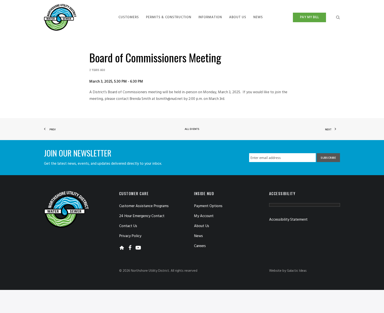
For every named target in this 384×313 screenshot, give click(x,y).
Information (210, 17)
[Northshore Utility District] (60, 17)
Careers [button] (200, 246)
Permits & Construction (168, 17)
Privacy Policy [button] (130, 236)
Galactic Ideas (297, 270)
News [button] (198, 236)
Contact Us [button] (128, 226)
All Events (192, 129)
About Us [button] (201, 226)
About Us (237, 17)
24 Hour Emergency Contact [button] (141, 216)
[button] (338, 17)
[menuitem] (128, 17)
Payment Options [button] (208, 206)
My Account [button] (204, 216)
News (258, 17)
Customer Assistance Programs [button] (144, 206)
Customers (128, 17)
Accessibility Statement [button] (288, 220)
